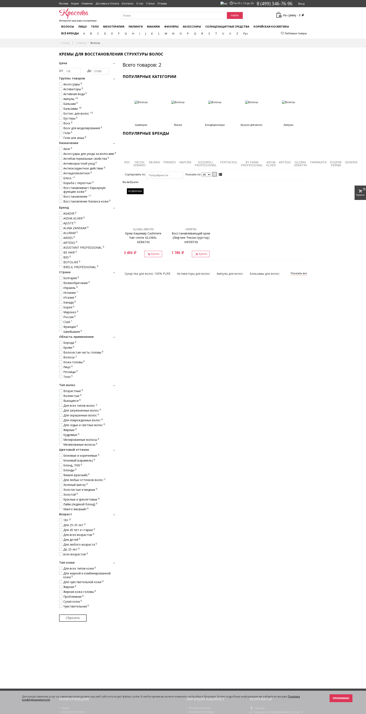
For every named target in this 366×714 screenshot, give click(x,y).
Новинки (87, 3)
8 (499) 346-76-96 (275, 4)
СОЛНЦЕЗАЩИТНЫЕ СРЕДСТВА (227, 26)
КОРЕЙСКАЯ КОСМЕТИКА (271, 26)
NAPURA (185, 162)
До (89, 71)
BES (127, 162)
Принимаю (341, 698)
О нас (139, 3)
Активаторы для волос (193, 274)
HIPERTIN (191, 229)
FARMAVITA (318, 162)
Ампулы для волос (230, 274)
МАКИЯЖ (153, 26)
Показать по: (193, 174)
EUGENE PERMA (336, 163)
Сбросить (73, 618)
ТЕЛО (95, 26)
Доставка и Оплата (107, 3)
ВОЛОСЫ (67, 26)
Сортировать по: (135, 174)
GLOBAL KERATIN (300, 163)
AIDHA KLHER (271, 163)
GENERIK (351, 162)
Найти (235, 15)
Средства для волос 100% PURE (148, 274)
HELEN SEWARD (139, 163)
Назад (65, 43)
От (61, 71)
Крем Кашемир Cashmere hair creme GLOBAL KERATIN (143, 237)
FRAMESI (169, 162)
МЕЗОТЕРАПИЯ (113, 26)
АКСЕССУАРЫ (192, 26)
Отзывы (162, 3)
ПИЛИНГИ (136, 26)
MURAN (154, 162)
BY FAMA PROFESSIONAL (252, 163)
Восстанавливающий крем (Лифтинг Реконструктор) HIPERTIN (191, 237)
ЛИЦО (82, 26)
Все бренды (70, 33)
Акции (75, 3)
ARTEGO (285, 162)
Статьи (150, 3)
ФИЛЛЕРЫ (171, 26)
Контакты (127, 3)
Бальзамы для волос (265, 274)
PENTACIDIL (228, 162)
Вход (301, 4)
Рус (245, 33)
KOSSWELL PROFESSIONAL (206, 163)
